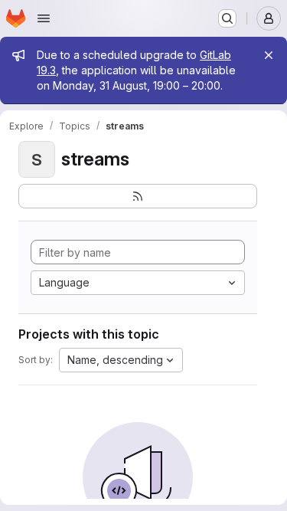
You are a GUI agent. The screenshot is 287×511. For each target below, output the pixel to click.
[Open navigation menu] (43, 18)
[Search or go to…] (227, 18)
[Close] (268, 55)
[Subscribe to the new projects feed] (137, 196)
